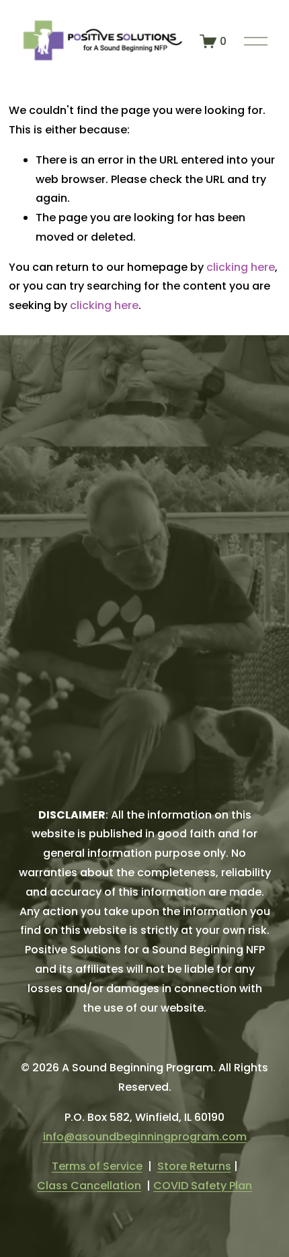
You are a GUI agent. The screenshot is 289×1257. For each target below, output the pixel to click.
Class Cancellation (89, 1185)
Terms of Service (97, 1166)
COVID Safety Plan (202, 1185)
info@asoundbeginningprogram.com (145, 1136)
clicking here (240, 267)
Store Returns (194, 1166)
